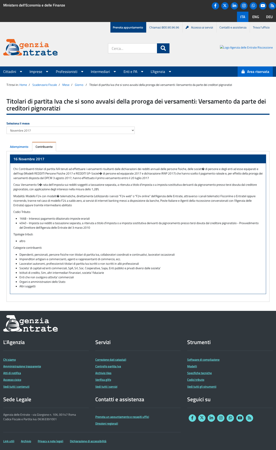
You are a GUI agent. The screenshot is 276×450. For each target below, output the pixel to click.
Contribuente (44, 146)
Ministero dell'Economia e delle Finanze (34, 5)
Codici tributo (195, 379)
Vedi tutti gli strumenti (201, 386)
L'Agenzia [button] (158, 71)
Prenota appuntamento (128, 27)
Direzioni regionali (106, 423)
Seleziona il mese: (18, 123)
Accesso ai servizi (202, 27)
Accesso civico (12, 379)
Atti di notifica (12, 373)
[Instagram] (244, 5)
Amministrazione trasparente (22, 366)
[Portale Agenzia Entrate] (30, 48)
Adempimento (19, 146)
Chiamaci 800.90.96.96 (164, 27)
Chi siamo (9, 359)
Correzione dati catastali (110, 359)
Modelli (192, 366)
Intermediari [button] (101, 71)
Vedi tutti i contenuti (16, 386)
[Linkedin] (234, 5)
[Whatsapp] (253, 5)
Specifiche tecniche (199, 373)
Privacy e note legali (50, 441)
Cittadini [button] (10, 71)
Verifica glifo (103, 379)
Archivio (26, 441)
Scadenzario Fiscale (44, 84)
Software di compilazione (203, 359)
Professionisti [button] (67, 71)
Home (23, 84)
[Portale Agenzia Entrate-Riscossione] (246, 48)
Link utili (8, 441)
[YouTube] (263, 5)
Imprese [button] (36, 71)
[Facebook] (215, 5)
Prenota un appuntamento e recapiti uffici (122, 416)
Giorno (79, 84)
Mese (65, 84)
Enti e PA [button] (131, 71)
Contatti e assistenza (233, 27)
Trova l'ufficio (261, 27)
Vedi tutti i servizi (106, 386)
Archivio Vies (103, 373)
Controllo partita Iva (108, 366)
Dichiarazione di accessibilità (88, 441)
